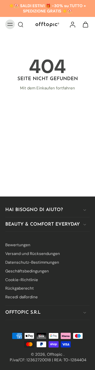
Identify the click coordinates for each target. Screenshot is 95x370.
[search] (20, 24)
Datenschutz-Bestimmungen (32, 262)
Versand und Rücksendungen (32, 253)
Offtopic (55, 354)
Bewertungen (17, 245)
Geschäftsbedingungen (27, 270)
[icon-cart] (84, 24)
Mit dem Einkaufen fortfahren (47, 88)
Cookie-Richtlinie (21, 279)
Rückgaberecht (19, 288)
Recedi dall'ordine (21, 297)
